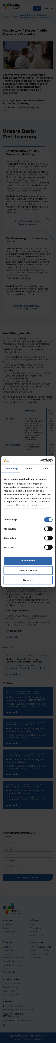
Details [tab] (28, 468)
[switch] (48, 528)
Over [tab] (46, 468)
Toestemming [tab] (10, 468)
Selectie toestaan (28, 570)
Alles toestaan (28, 560)
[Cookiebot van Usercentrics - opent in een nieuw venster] (40, 460)
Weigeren (28, 580)
